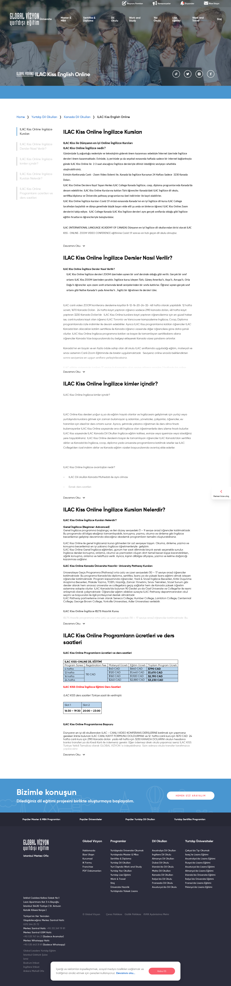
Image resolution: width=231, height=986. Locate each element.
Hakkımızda (89, 850)
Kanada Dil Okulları (162, 874)
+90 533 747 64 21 (32, 936)
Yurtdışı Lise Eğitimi (120, 874)
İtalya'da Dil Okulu (162, 878)
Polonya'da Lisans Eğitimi (198, 887)
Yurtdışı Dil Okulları (44, 117)
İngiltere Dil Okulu (161, 854)
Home (21, 117)
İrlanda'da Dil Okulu (163, 866)
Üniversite (46, 19)
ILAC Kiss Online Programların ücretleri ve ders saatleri (36, 193)
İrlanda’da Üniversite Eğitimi (200, 874)
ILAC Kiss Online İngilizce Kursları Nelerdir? (36, 176)
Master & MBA (66, 19)
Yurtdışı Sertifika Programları (189, 819)
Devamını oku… (125, 973)
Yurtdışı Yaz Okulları (121, 870)
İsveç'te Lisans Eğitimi (196, 854)
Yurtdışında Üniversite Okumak (127, 850)
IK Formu (87, 862)
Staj (219, 19)
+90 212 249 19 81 (56, 928)
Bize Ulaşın (88, 854)
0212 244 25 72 (31, 924)
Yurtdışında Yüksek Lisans (124, 891)
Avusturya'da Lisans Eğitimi (200, 866)
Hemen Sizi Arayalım (191, 795)
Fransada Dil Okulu (162, 882)
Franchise (88, 866)
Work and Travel (198, 19)
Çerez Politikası (114, 914)
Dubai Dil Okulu (160, 862)
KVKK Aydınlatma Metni (156, 914)
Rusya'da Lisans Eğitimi (197, 862)
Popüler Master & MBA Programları (41, 819)
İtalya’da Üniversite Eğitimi (199, 878)
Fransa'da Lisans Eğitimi (198, 882)
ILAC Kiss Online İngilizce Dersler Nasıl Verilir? (36, 146)
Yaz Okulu (157, 19)
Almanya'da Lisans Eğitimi (199, 870)
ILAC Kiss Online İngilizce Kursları (36, 131)
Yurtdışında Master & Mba (124, 854)
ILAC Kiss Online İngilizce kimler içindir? (36, 161)
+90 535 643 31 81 (32, 944)
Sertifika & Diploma (89, 19)
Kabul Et (161, 971)
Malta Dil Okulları (161, 870)
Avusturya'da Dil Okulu (164, 887)
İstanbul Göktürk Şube (35, 954)
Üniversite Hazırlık (119, 887)
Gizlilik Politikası (133, 914)
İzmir (25, 958)
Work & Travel (117, 878)
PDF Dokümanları (92, 870)
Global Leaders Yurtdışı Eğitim (39, 950)
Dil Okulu (114, 19)
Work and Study (134, 19)
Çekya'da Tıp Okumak (197, 850)
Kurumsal (88, 858)
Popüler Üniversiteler (91, 819)
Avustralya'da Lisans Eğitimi (200, 858)
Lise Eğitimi (176, 19)
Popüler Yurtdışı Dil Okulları (140, 819)
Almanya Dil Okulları (163, 858)
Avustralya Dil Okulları (164, 850)
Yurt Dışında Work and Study (126, 866)
